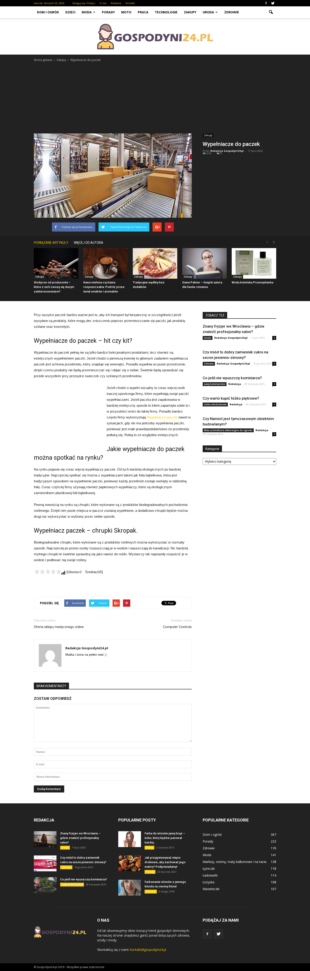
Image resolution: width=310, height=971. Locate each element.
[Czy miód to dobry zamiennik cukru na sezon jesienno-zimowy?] (45, 863)
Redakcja (234, 384)
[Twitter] (272, 3)
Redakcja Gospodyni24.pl (227, 150)
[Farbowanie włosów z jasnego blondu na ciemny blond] (129, 888)
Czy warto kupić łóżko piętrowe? (231, 398)
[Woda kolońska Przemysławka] (254, 263)
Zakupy (190, 12)
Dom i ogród (48, 12)
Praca (143, 12)
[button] (270, 12)
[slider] (47, 571)
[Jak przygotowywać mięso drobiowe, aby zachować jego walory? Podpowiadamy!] (129, 863)
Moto (126, 12)
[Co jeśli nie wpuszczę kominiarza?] (45, 885)
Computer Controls (177, 627)
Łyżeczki (209, 868)
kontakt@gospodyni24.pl (148, 949)
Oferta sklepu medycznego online (59, 627)
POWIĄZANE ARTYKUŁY (51, 242)
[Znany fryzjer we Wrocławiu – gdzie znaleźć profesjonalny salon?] (45, 839)
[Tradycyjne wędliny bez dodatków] (155, 263)
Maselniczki (211, 889)
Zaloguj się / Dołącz (83, 3)
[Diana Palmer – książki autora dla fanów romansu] (204, 263)
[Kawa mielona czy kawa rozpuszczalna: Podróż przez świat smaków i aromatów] (105, 263)
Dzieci (70, 12)
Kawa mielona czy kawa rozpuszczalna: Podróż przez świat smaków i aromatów (104, 287)
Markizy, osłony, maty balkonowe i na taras (235, 862)
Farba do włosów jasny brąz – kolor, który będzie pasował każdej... (165, 838)
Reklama (116, 3)
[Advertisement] (155, 96)
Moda (87, 12)
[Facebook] (266, 3)
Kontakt (130, 3)
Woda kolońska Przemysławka (252, 282)
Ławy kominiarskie (214, 384)
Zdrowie (231, 12)
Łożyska (208, 882)
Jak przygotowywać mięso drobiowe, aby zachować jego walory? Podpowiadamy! (165, 862)
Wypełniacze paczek (162, 417)
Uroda (208, 12)
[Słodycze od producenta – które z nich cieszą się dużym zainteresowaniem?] (56, 263)
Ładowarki (210, 875)
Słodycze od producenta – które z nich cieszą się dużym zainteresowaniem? (54, 287)
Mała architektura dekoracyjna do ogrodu (228, 430)
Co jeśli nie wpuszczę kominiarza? (232, 378)
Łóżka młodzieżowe (215, 404)
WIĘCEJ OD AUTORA (88, 242)
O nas (103, 3)
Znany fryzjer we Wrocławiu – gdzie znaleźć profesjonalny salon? (80, 838)
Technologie (166, 12)
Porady (108, 12)
